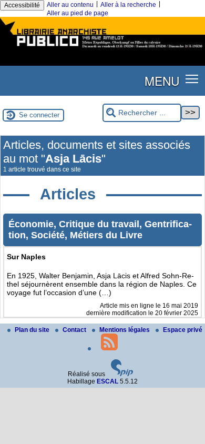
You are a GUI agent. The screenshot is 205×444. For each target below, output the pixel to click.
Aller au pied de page (77, 13)
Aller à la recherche (128, 4)
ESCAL (107, 381)
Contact (75, 330)
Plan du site (33, 330)
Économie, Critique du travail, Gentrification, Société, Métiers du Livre (100, 229)
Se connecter (39, 115)
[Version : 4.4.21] (122, 374)
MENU (162, 80)
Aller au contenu (70, 4)
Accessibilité (22, 5)
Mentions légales (125, 330)
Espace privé (182, 330)
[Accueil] (102, 49)
